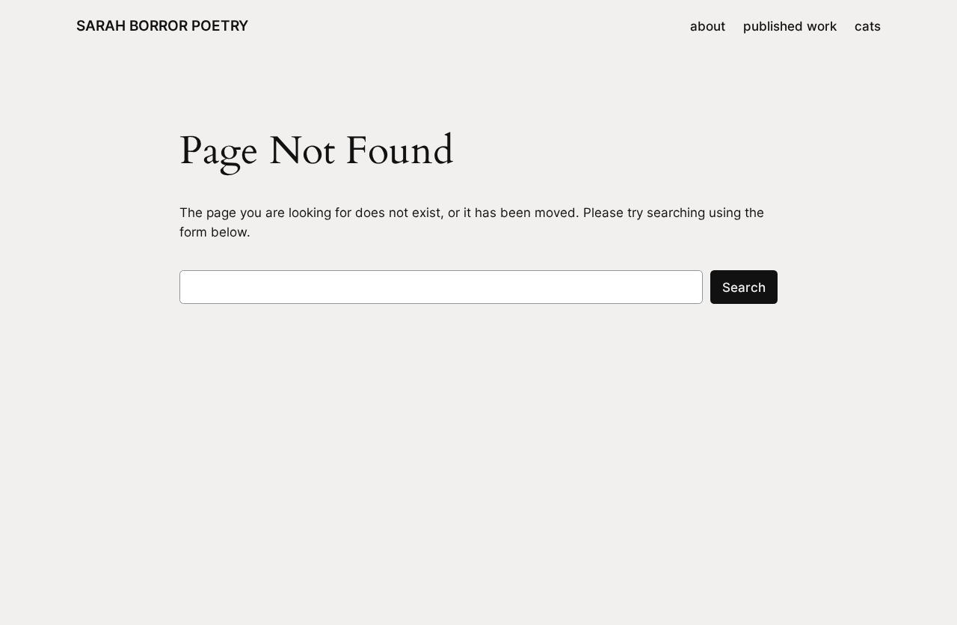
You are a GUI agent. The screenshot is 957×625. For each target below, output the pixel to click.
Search (744, 287)
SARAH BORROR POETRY (162, 25)
